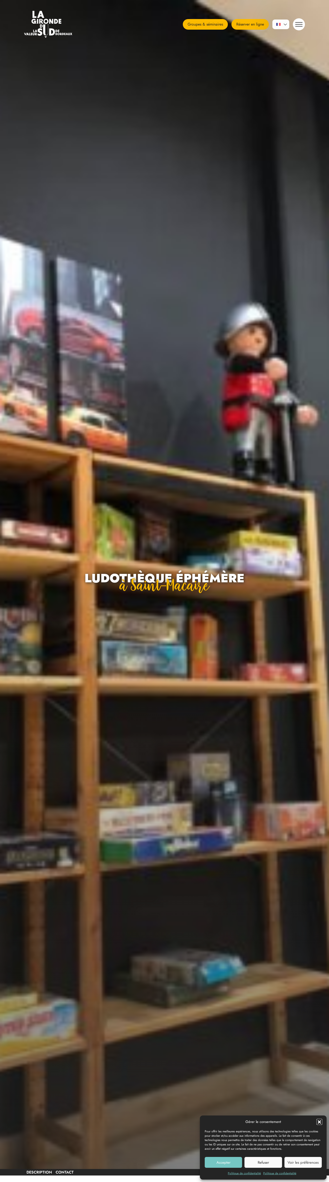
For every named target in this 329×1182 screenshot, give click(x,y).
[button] (319, 1121)
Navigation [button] (299, 24)
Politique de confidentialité (244, 1173)
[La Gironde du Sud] (54, 24)
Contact (65, 1172)
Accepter (223, 1162)
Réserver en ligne (250, 24)
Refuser (263, 1162)
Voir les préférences (303, 1162)
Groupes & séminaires (205, 24)
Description (39, 1172)
